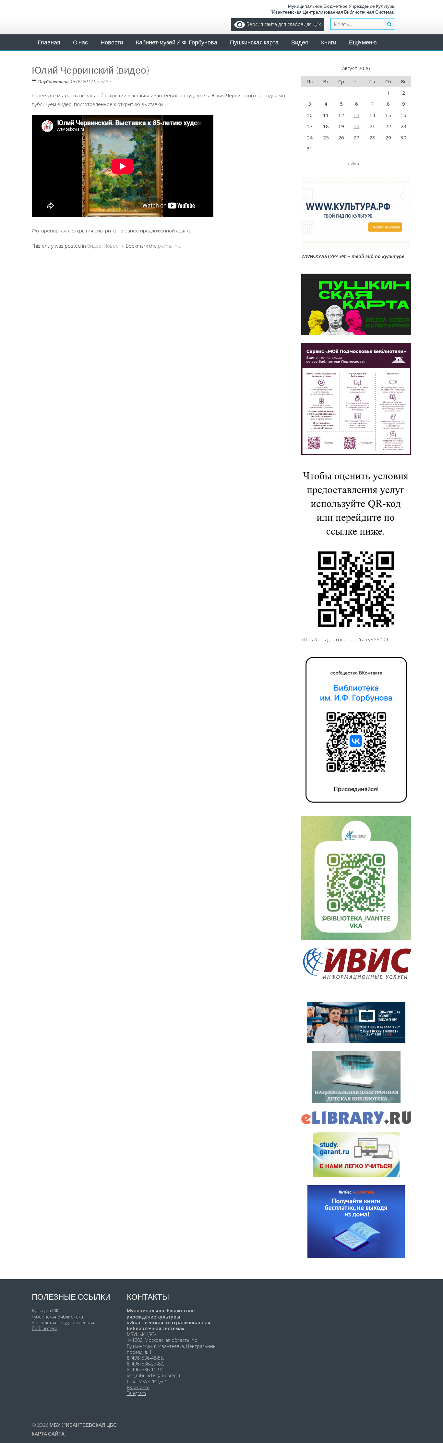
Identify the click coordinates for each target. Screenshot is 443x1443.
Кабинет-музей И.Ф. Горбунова (176, 42)
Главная (49, 42)
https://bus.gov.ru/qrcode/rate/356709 (344, 639)
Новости (112, 42)
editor (105, 81)
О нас (80, 42)
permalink (169, 245)
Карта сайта (48, 1434)
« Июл (353, 163)
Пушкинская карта (254, 42)
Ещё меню (363, 42)
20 (356, 126)
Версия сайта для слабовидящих (283, 24)
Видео (299, 42)
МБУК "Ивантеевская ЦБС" (84, 1425)
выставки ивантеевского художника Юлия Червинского (192, 95)
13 (356, 115)
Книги (328, 42)
